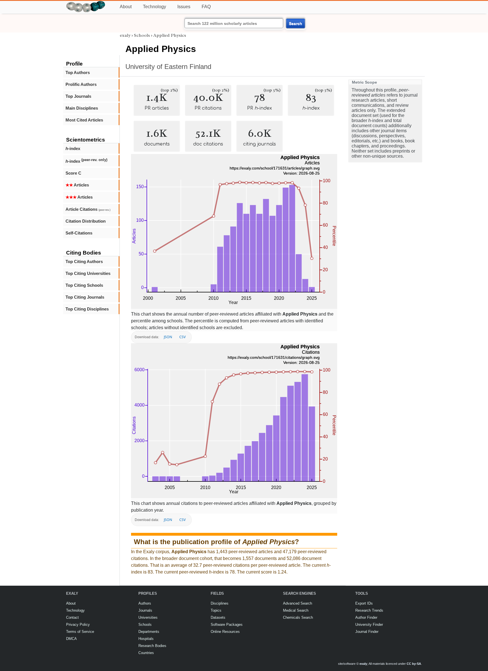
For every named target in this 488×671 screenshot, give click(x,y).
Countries (146, 653)
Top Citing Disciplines (87, 309)
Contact (72, 617)
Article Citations (88, 209)
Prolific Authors (81, 84)
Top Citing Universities (88, 273)
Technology (154, 6)
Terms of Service (80, 631)
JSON (168, 337)
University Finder (369, 624)
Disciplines (219, 603)
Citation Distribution (86, 221)
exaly (125, 35)
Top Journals (78, 96)
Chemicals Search (298, 617)
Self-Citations (79, 233)
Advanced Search (297, 603)
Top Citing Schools (84, 285)
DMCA (71, 639)
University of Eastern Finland (168, 66)
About (126, 6)
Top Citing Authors (84, 261)
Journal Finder (366, 631)
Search (295, 23)
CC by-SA (414, 663)
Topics (216, 610)
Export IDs (364, 603)
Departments (148, 631)
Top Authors (78, 72)
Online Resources (225, 631)
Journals (145, 610)
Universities (148, 617)
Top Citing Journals (85, 297)
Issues (183, 6)
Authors (144, 603)
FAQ (206, 6)
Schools (142, 35)
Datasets (218, 617)
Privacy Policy (78, 624)
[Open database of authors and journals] (85, 3)
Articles (77, 185)
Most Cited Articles (84, 120)
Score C (73, 173)
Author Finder (366, 617)
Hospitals (146, 639)
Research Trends (369, 610)
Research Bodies (152, 646)
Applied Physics (169, 35)
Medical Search (295, 610)
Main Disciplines (82, 108)
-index (73, 148)
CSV (182, 337)
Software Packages (227, 624)
